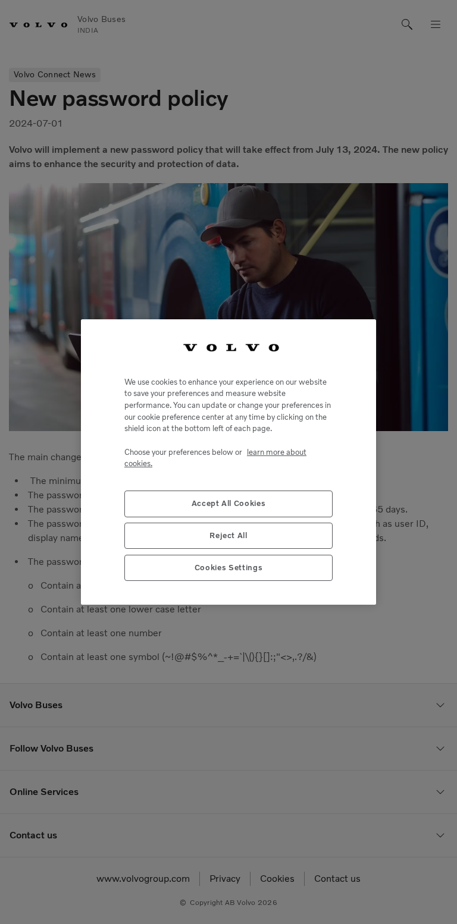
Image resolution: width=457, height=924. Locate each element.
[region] (228, 462)
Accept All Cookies (229, 503)
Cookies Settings (229, 567)
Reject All (228, 535)
